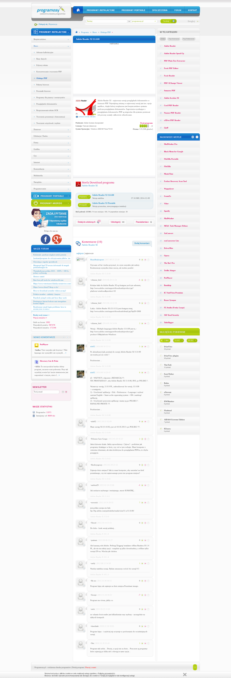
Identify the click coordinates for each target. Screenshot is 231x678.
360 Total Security (171, 315)
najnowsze (89, 253)
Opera (166, 256)
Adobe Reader (170, 46)
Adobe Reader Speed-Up (174, 53)
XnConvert (168, 233)
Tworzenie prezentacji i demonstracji (50, 117)
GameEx (167, 196)
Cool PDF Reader (171, 105)
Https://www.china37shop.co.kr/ (45, 287)
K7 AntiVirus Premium (173, 293)
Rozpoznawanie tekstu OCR (47, 110)
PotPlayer (168, 278)
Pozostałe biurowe (43, 91)
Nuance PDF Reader (172, 113)
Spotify (167, 211)
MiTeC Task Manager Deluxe (176, 226)
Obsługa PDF (41, 78)
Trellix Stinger (170, 270)
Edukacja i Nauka (41, 136)
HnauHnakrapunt (97, 260)
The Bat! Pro (169, 263)
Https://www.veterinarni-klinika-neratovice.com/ (52, 284)
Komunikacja (39, 169)
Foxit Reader (169, 76)
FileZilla (167, 166)
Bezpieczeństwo (40, 39)
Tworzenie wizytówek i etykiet (48, 123)
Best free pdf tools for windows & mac (48, 280)
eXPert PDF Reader (172, 120)
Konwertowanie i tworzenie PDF (49, 72)
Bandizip (167, 285)
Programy (85, 32)
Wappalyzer (169, 189)
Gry (35, 156)
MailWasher (169, 218)
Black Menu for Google (173, 151)
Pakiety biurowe (42, 85)
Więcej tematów (39, 318)
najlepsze (80, 253)
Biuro (36, 46)
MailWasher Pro (170, 144)
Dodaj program (78, 667)
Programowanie (40, 189)
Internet (37, 162)
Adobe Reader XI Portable (103, 203)
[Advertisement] (114, 68)
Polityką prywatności (106, 673)
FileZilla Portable (171, 159)
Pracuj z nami (90, 667)
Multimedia (38, 175)
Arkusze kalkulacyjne (44, 52)
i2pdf (166, 128)
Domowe (37, 129)
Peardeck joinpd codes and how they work (50, 298)
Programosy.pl (40, 667)
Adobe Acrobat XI (171, 98)
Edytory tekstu (42, 65)
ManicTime (168, 174)
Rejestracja (53, 24)
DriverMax (168, 248)
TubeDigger (169, 322)
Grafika (37, 149)
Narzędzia (37, 182)
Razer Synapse (170, 300)
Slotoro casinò (38, 276)
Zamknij (185, 674)
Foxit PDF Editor (171, 68)
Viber (166, 204)
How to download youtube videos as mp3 (49, 291)
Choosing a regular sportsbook (45, 262)
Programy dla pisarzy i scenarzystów (50, 97)
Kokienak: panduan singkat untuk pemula (49, 255)
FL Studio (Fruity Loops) (174, 308)
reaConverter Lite (171, 241)
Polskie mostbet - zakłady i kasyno (46, 294)
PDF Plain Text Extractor (174, 61)
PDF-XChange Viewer (173, 83)
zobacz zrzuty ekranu (87, 117)
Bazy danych (41, 59)
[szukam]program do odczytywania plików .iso (51, 258)
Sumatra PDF (169, 91)
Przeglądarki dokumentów (46, 104)
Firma (36, 143)
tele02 (92, 346)
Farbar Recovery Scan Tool (175, 181)
